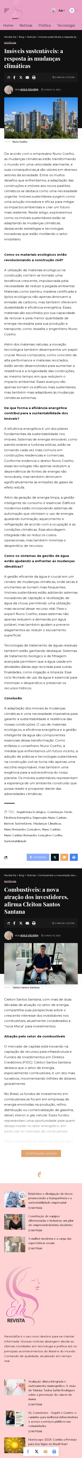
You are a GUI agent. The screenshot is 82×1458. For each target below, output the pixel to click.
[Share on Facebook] (14, 77)
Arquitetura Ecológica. (31, 812)
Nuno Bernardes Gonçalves (22, 829)
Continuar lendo (41, 1153)
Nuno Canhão (51, 829)
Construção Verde (60, 812)
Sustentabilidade (15, 841)
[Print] (34, 77)
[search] (53, 10)
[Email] (27, 77)
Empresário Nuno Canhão (50, 818)
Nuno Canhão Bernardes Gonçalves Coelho (33, 835)
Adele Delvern (29, 89)
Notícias (10, 43)
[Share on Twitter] (21, 77)
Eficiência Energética (17, 818)
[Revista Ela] (17, 10)
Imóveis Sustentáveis (18, 823)
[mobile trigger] (7, 10)
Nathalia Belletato (19, 1306)
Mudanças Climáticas (47, 823)
